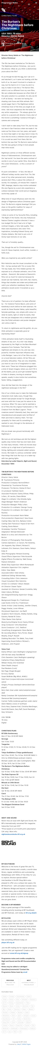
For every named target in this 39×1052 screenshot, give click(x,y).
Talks (27, 1003)
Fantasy (11, 1003)
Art (13, 1019)
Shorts (9, 1009)
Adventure (25, 1006)
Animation (25, 999)
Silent (13, 1015)
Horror (29, 996)
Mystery (20, 1012)
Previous (10, 983)
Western (31, 1009)
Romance (33, 999)
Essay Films (6, 1022)
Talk (32, 1006)
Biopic (24, 1009)
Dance (12, 1025)
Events (33, 1015)
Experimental (19, 1003)
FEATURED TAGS (7, 992)
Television (17, 1009)
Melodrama (6, 1015)
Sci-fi (4, 1032)
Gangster (26, 1015)
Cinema (5, 1025)
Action (18, 1006)
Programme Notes (10, 3)
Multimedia (14, 1028)
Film (33, 1025)
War (4, 1009)
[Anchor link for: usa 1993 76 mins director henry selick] (25, 36)
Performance (24, 1028)
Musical (5, 1006)
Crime (17, 999)
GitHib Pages (26, 1044)
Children (12, 1012)
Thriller (5, 999)
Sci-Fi (4, 1003)
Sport (19, 1015)
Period (11, 999)
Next (29, 983)
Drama (4, 996)
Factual (27, 1025)
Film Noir (5, 1012)
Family (19, 1019)
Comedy (11, 996)
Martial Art (5, 1028)
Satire (27, 1012)
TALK (15, 1032)
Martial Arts (27, 1019)
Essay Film (19, 1025)
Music (11, 1006)
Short (13, 1022)
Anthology (21, 1022)
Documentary (20, 996)
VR (20, 1032)
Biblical (28, 1022)
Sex (10, 1032)
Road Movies (6, 1019)
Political (32, 1028)
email (25, 972)
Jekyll (19, 1044)
